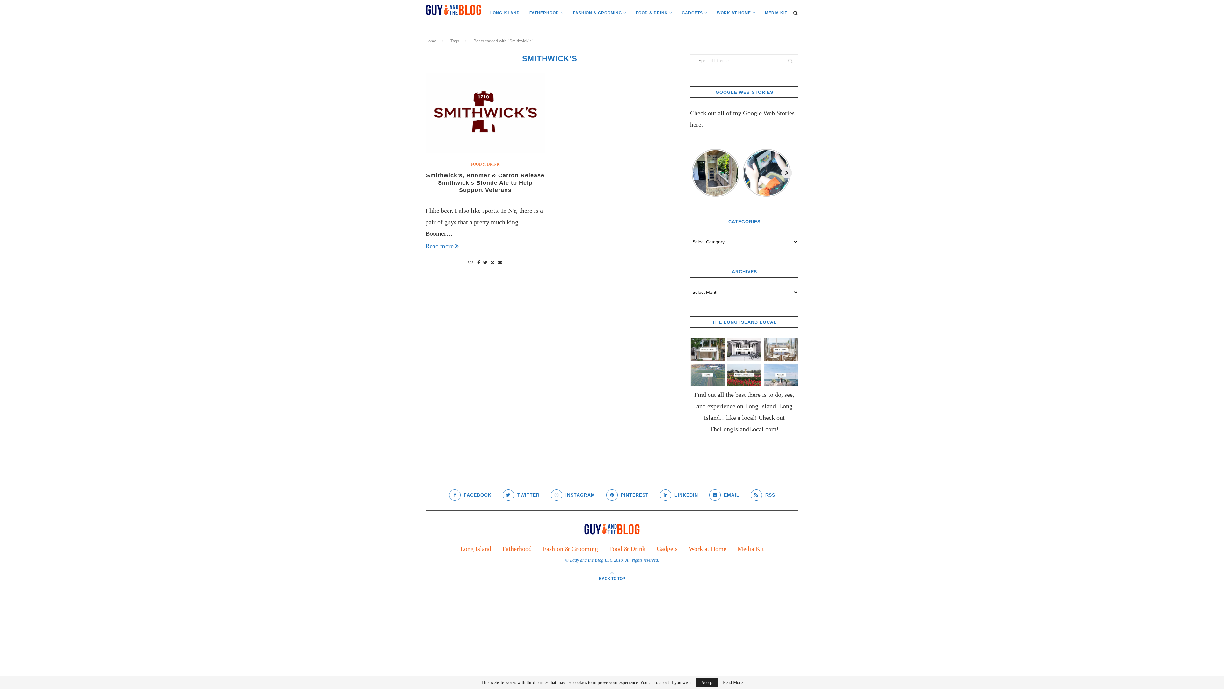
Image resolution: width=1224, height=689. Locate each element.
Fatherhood (544, 13)
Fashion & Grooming (597, 13)
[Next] (786, 172)
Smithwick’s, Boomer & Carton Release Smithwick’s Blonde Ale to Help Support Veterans (485, 182)
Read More (733, 682)
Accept (707, 682)
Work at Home (734, 13)
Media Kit (776, 13)
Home (431, 41)
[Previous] (695, 172)
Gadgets (692, 13)
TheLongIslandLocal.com (743, 429)
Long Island (505, 13)
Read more (440, 245)
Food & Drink (652, 13)
